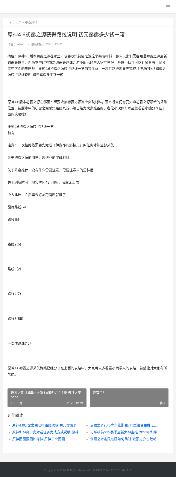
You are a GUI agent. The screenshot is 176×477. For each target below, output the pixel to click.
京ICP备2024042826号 (106, 470)
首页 (18, 22)
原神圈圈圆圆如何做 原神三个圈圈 (38, 439)
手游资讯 (31, 22)
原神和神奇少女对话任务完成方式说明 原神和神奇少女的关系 (47, 432)
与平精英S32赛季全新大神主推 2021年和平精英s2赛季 (125, 432)
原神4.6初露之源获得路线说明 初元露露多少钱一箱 (47, 425)
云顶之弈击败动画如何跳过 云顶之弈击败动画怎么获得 (125, 439)
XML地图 (126, 470)
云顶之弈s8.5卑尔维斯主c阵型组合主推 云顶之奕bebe (125, 425)
